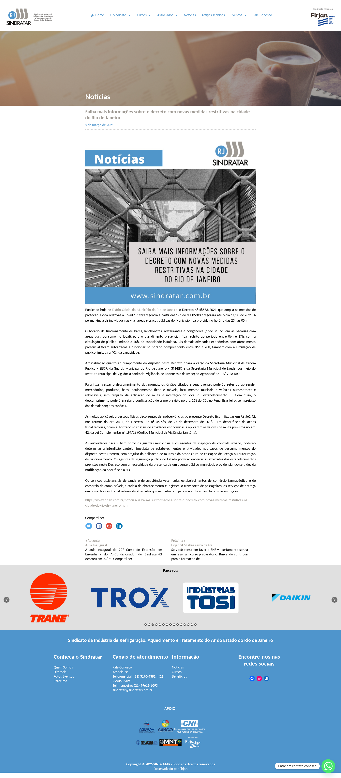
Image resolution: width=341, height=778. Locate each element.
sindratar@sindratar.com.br (132, 690)
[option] (49, 597)
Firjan (183, 769)
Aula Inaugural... (97, 545)
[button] (6, 600)
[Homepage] (30, 28)
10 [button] (177, 624)
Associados (165, 15)
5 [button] (160, 624)
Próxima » (178, 541)
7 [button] (167, 624)
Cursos (142, 15)
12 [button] (185, 624)
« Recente (92, 541)
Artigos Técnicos (213, 15)
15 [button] (195, 624)
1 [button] (145, 624)
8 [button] (170, 624)
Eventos (236, 15)
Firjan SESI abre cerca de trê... (193, 545)
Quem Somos (63, 667)
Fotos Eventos (64, 677)
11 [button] (181, 624)
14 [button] (192, 624)
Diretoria (60, 672)
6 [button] (163, 624)
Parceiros (60, 681)
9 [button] (174, 624)
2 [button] (149, 624)
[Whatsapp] (328, 766)
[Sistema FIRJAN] (323, 28)
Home (99, 15)
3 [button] (153, 624)
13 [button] (188, 624)
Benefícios (179, 677)
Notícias (190, 15)
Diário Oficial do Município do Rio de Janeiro (144, 310)
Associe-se (120, 672)
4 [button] (156, 624)
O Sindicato (118, 15)
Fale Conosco (262, 15)
